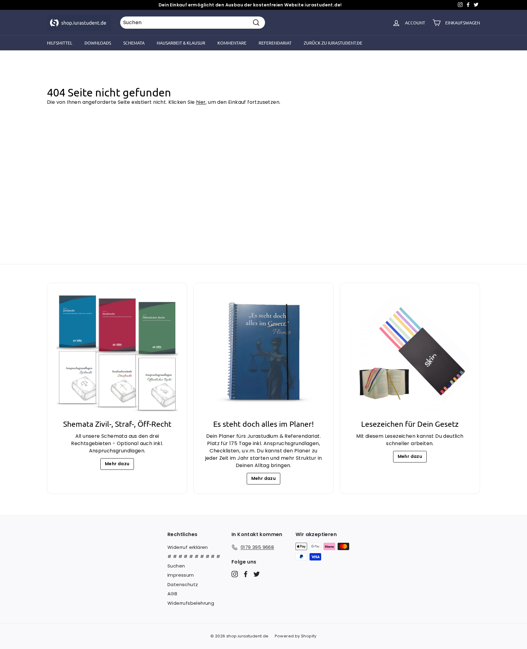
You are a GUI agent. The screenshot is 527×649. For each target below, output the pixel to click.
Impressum (180, 575)
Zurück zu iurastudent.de (333, 42)
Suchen (176, 566)
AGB (172, 593)
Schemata (134, 42)
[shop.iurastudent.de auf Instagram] (234, 573)
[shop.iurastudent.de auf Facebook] (245, 573)
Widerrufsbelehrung (190, 603)
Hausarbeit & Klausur (181, 42)
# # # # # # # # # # (193, 556)
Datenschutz (182, 584)
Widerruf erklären (187, 547)
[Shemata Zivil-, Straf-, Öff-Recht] (117, 353)
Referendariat (275, 42)
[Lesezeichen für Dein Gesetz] (410, 353)
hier (201, 102)
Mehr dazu (117, 464)
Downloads (97, 42)
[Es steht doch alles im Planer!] (263, 353)
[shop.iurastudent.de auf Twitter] (256, 573)
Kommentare (231, 42)
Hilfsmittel (59, 42)
